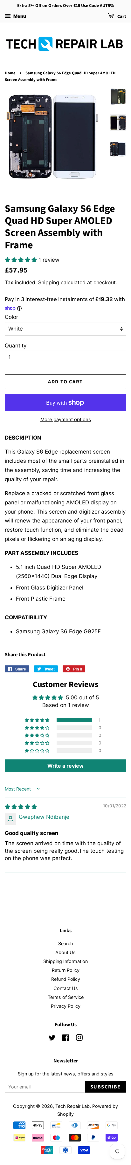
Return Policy (65, 970)
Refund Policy (65, 979)
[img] (21, 807)
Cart (121, 16)
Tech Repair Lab (72, 1106)
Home (10, 73)
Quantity (15, 345)
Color (11, 317)
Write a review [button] (65, 766)
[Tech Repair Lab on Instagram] (79, 1038)
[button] (21, 260)
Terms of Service (66, 997)
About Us (65, 952)
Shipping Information (65, 961)
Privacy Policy (65, 1006)
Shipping (48, 282)
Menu (19, 16)
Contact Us (65, 988)
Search (65, 943)
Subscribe (105, 1086)
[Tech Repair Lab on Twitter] (52, 1038)
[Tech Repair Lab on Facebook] (65, 1038)
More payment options (65, 419)
